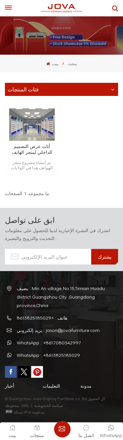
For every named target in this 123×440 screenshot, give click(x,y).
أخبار (9, 385)
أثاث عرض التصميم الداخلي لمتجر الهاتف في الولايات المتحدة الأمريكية (32, 149)
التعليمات (51, 385)
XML (25, 405)
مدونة (86, 385)
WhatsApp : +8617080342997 (49, 342)
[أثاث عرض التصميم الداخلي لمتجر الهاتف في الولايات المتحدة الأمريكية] (32, 124)
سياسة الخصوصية (49, 405)
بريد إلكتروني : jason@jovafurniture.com (58, 330)
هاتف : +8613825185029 (42, 317)
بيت (54, 63)
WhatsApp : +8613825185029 (48, 355)
